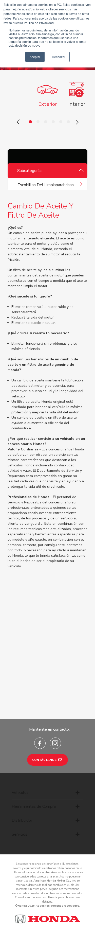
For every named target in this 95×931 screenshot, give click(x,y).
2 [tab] (38, 122)
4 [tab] (53, 122)
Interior (76, 104)
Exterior (47, 104)
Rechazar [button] (58, 57)
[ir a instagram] (55, 743)
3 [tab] (45, 122)
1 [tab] (30, 122)
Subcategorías (30, 170)
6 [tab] (68, 122)
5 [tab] (60, 122)
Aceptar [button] (35, 57)
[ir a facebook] (40, 743)
